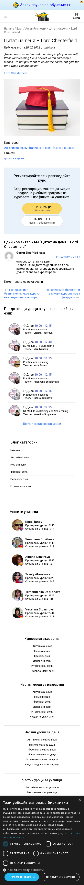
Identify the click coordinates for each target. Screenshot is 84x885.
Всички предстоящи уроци (42, 424)
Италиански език (40, 148)
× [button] (79, 800)
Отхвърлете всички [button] (60, 877)
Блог (20, 28)
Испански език (19, 479)
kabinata (49, 47)
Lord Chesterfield (15, 73)
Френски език (19, 471)
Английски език (35, 28)
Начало (9, 28)
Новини (15, 450)
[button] (42, 870)
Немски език (18, 464)
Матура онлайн (63, 148)
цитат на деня (14, 158)
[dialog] (42, 840)
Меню (9, 17)
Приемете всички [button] (22, 877)
